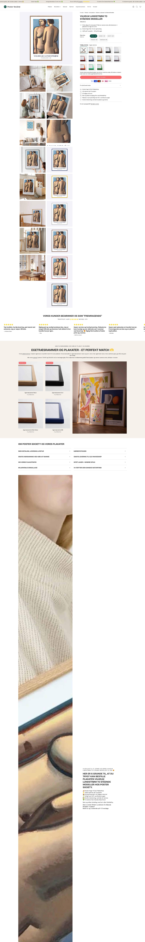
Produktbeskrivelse (85, 85)
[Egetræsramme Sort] (57, 376)
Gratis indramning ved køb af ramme (33, 457)
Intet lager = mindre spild (84, 462)
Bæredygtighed (80, 451)
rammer (35, 357)
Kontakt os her (95, 104)
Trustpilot (80, 1)
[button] (50, 7)
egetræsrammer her (96, 74)
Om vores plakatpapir (27, 462)
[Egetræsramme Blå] (57, 413)
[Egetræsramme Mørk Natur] (30, 413)
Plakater (86, 12)
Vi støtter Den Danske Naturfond (88, 468)
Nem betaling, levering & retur (31, 451)
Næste (142, 330)
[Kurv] (140, 6)
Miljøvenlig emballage (27, 468)
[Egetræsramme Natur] (30, 376)
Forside (82, 12)
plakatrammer (26, 354)
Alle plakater (92, 12)
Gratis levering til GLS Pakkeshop (88, 457)
